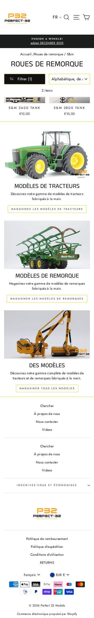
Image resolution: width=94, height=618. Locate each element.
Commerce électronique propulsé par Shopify (47, 614)
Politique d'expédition (47, 546)
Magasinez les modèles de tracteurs (47, 209)
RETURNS (47, 562)
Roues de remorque (48, 54)
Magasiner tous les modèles (47, 388)
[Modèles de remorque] (47, 245)
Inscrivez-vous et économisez (47, 485)
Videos (47, 429)
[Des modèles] (47, 334)
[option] (47, 41)
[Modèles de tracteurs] (47, 155)
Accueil (25, 54)
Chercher (47, 405)
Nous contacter (47, 421)
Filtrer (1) (24, 79)
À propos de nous (47, 413)
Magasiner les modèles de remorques (47, 298)
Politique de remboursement (47, 538)
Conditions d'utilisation (47, 554)
